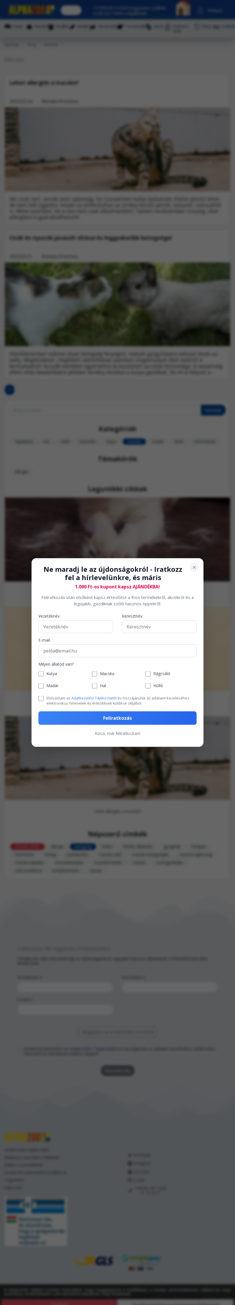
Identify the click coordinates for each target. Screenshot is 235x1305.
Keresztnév (132, 616)
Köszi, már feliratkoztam (117, 733)
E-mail (44, 640)
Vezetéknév (49, 616)
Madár (52, 685)
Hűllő (158, 685)
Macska (107, 673)
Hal (103, 685)
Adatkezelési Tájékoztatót (94, 697)
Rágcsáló (161, 673)
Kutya (51, 673)
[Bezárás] (194, 567)
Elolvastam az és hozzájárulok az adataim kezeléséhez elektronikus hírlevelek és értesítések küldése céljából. (117, 700)
